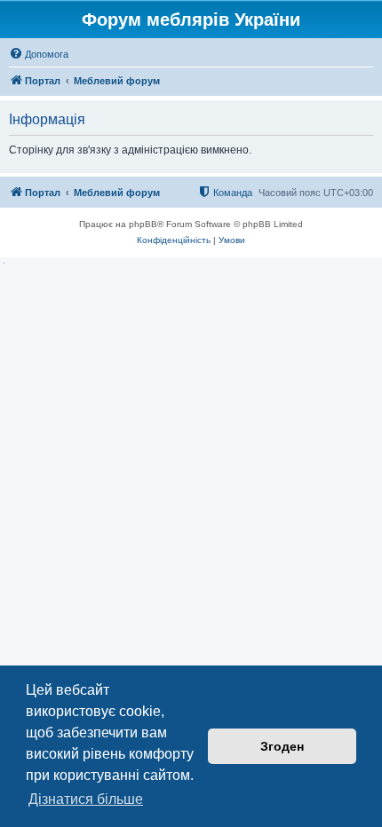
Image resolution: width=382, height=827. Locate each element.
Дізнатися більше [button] (85, 799)
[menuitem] (38, 54)
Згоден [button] (282, 746)
